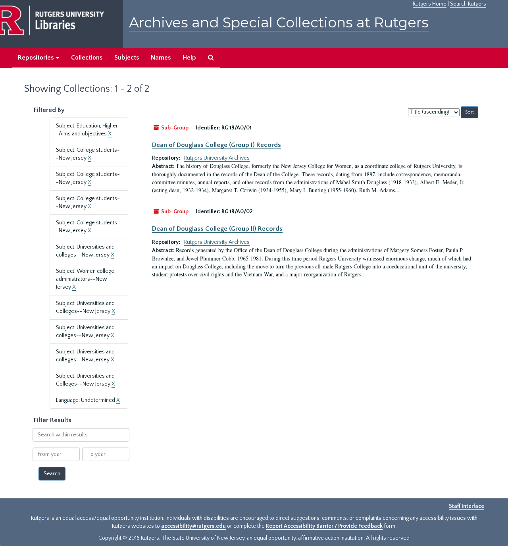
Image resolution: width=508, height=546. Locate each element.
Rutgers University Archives (217, 158)
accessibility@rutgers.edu (193, 526)
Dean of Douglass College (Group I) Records (216, 145)
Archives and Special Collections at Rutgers (279, 22)
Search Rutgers (468, 4)
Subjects (126, 57)
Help (189, 57)
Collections (86, 57)
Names (161, 57)
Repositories (36, 57)
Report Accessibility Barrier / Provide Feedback (324, 526)
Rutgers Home (429, 4)
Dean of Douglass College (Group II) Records (217, 228)
